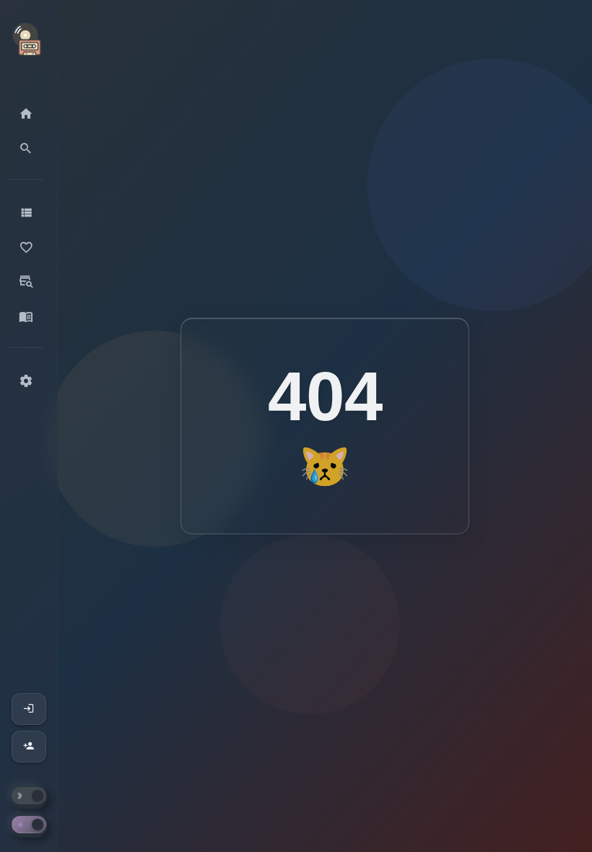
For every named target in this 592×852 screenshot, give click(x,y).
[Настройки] (26, 381)
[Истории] (26, 317)
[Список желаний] (26, 248)
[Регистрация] (29, 746)
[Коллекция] (26, 213)
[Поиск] (26, 149)
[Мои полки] (26, 114)
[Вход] (29, 709)
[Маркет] (26, 282)
